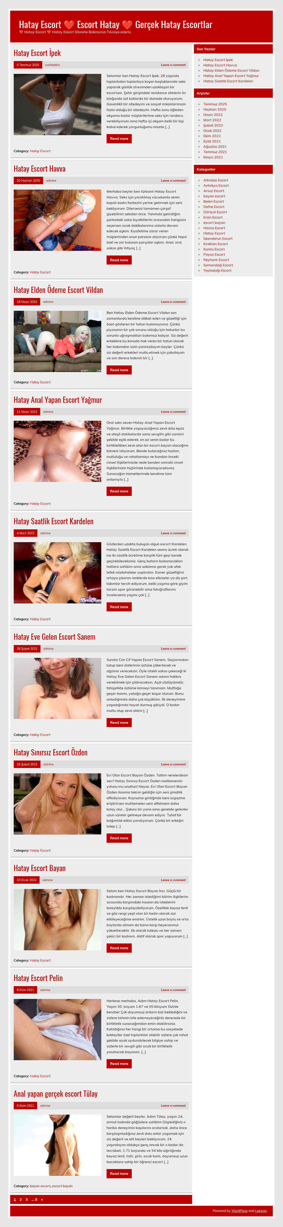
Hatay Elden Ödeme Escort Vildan (58, 289)
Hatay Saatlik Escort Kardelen (54, 520)
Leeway (261, 1211)
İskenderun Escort (218, 238)
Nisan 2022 (213, 114)
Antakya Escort (216, 185)
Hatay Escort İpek (37, 52)
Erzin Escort (213, 217)
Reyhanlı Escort (216, 259)
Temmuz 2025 (215, 104)
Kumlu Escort (214, 249)
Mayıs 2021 (213, 157)
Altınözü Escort (215, 180)
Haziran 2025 (214, 109)
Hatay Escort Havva (39, 168)
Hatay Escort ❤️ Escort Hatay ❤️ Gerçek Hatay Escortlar (115, 24)
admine (51, 180)
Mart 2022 (212, 120)
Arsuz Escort (213, 190)
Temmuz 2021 (215, 152)
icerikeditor (52, 65)
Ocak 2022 (212, 130)
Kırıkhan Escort (215, 244)
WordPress (239, 1211)
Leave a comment (173, 65)
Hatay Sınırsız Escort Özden (51, 752)
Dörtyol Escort (215, 212)
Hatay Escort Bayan (40, 867)
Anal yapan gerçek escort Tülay (56, 1093)
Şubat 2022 (213, 125)
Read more (119, 138)
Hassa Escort (214, 228)
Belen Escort (213, 201)
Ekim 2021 (212, 136)
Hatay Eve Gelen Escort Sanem (54, 636)
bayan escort (40, 1186)
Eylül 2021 (212, 141)
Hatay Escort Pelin (38, 977)
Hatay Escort (40, 151)
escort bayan (62, 1186)
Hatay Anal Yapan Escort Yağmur (58, 399)
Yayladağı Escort (217, 270)
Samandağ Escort (218, 265)
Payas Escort (214, 254)
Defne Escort (213, 206)
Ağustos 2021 (215, 146)
